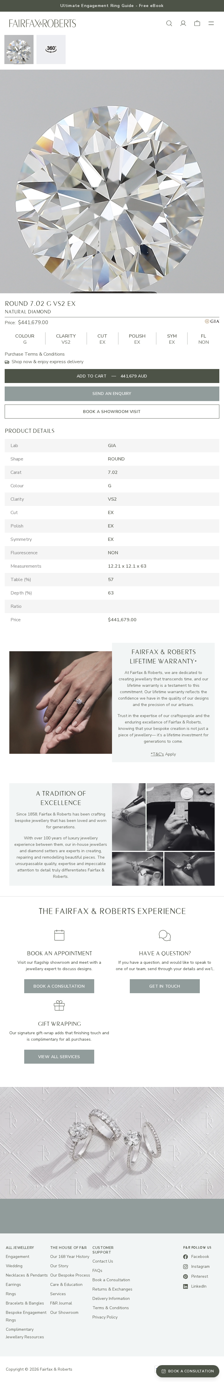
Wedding (14, 1266)
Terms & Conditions (110, 1308)
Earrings (13, 1284)
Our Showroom (64, 1312)
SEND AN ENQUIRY (112, 393)
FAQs (97, 1270)
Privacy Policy (105, 1317)
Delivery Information (111, 1298)
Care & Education (66, 1284)
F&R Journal (61, 1303)
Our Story (59, 1266)
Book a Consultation (111, 1280)
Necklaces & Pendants (27, 1275)
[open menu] (211, 23)
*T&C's (157, 754)
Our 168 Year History (69, 1256)
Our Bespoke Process (70, 1275)
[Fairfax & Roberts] (42, 23)
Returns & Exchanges (112, 1289)
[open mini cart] (197, 23)
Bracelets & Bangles (25, 1303)
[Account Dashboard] (183, 23)
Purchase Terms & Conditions (35, 354)
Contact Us (102, 1261)
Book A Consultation (59, 986)
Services (58, 1294)
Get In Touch (164, 986)
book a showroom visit (112, 411)
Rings (11, 1294)
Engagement (17, 1256)
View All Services (59, 1057)
